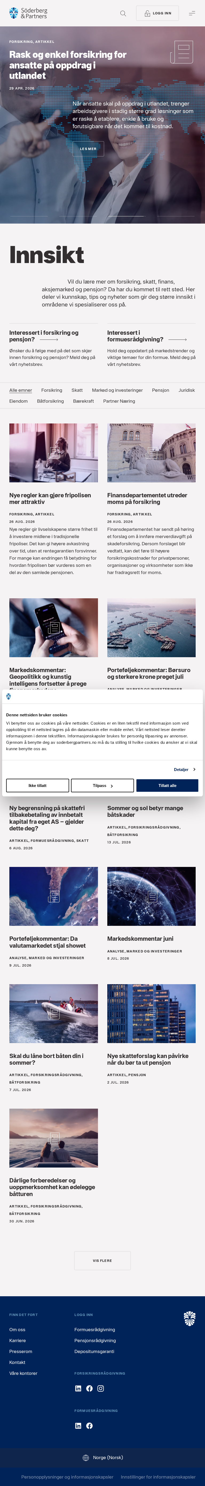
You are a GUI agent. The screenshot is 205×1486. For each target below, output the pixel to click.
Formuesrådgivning (94, 1329)
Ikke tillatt (37, 785)
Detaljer (181, 769)
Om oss (17, 1329)
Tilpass (99, 785)
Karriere (17, 1340)
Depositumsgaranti (94, 1351)
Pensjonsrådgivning (95, 1340)
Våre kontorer (23, 1373)
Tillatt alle (167, 785)
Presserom (20, 1351)
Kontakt (17, 1362)
